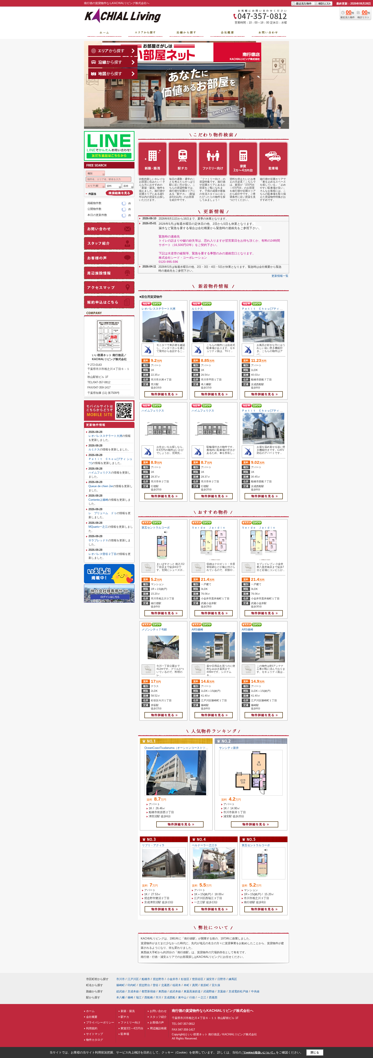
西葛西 (213, 997)
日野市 (221, 979)
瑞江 (139, 997)
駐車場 (125, 1034)
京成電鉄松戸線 (238, 991)
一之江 (202, 997)
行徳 (192, 997)
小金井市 (172, 979)
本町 (186, 985)
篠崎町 (120, 985)
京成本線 (133, 991)
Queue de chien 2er (101, 486)
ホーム (90, 1011)
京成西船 (169, 997)
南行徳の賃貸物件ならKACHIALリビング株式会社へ (212, 1010)
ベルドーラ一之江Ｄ (204, 845)
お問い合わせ (158, 1011)
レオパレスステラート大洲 (158, 308)
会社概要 (91, 1016)
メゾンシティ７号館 (154, 629)
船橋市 (146, 979)
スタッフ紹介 (158, 1016)
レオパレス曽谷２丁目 (103, 554)
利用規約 (91, 1028)
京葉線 (221, 991)
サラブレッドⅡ (98, 540)
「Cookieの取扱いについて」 (258, 1052)
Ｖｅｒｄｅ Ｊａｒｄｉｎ (208, 527)
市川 (158, 997)
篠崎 (130, 997)
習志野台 (144, 985)
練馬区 (233, 979)
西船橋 (148, 997)
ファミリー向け (130, 1022)
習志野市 (158, 979)
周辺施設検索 (158, 1028)
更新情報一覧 (280, 275)
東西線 (162, 991)
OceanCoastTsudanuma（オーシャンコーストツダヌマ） (180, 747)
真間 (195, 985)
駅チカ (125, 1016)
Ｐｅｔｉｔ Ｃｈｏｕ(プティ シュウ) (265, 308)
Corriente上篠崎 (98, 499)
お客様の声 (157, 1022)
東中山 (182, 997)
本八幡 (120, 997)
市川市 (120, 979)
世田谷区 (197, 979)
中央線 (255, 991)
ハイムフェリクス (153, 410)
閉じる (315, 1052)
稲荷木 (176, 985)
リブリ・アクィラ (153, 845)
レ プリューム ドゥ (103, 513)
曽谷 (155, 985)
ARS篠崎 (197, 629)
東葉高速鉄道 (192, 991)
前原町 (205, 985)
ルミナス (197, 308)
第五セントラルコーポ (156, 527)
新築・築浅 (128, 1011)
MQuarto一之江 (98, 526)
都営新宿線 (149, 991)
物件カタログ (94, 1039)
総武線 (120, 991)
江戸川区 (133, 979)
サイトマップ (94, 1034)
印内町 (132, 985)
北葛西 (165, 985)
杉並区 (185, 979)
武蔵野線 (209, 991)
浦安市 (210, 979)
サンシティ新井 (229, 747)
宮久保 (216, 985)
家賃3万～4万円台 (132, 1028)
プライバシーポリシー (100, 1022)
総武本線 (175, 991)
